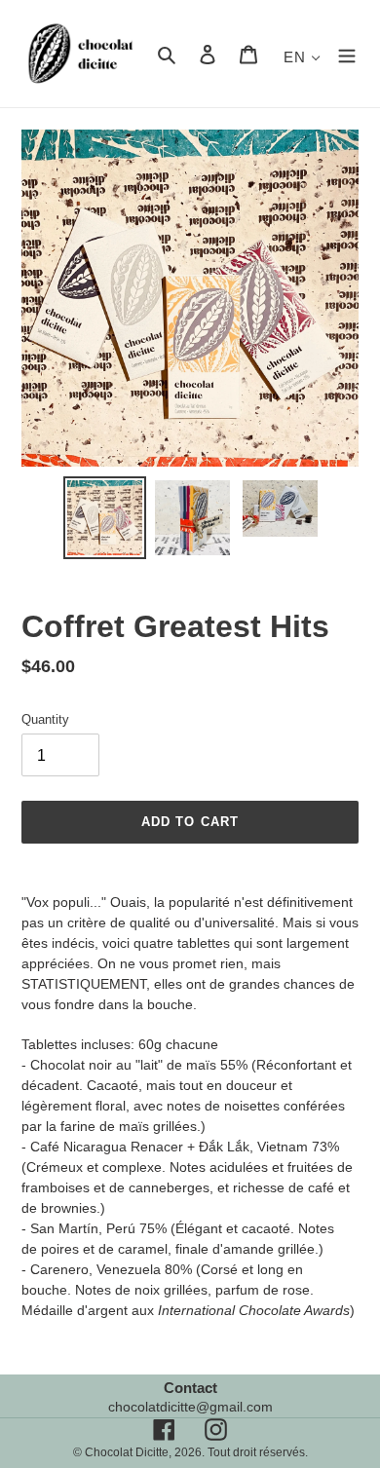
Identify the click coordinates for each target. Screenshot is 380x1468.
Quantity (45, 719)
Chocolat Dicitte (127, 1452)
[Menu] (346, 54)
